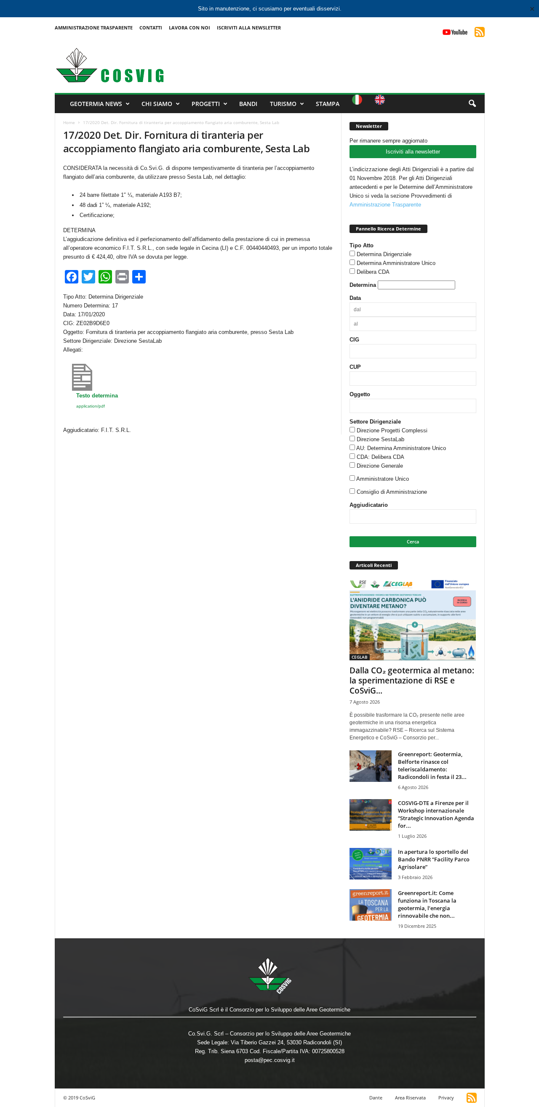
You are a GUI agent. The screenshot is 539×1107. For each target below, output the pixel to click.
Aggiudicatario (369, 505)
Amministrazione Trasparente (94, 27)
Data (355, 298)
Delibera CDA (373, 272)
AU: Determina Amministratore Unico (401, 448)
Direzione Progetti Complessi (392, 430)
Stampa (327, 104)
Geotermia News (96, 104)
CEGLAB (360, 657)
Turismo (283, 104)
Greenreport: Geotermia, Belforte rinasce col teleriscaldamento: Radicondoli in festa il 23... (432, 765)
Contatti (150, 27)
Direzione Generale (380, 466)
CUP (355, 367)
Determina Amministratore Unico (396, 263)
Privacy (446, 1097)
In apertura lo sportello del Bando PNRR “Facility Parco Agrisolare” (434, 859)
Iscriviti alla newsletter (413, 151)
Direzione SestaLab (380, 439)
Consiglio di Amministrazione (392, 492)
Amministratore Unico (382, 479)
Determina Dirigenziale (384, 254)
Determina (363, 285)
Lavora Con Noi (189, 27)
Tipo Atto (362, 245)
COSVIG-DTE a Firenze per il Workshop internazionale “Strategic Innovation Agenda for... (436, 814)
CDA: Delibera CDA (380, 457)
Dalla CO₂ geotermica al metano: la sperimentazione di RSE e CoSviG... (412, 680)
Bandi (248, 104)
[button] (472, 104)
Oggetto (360, 394)
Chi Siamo (156, 104)
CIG (354, 339)
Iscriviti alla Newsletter (249, 27)
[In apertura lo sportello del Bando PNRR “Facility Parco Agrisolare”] (371, 863)
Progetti (206, 104)
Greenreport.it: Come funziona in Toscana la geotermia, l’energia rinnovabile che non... (427, 904)
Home (69, 122)
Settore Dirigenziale (375, 421)
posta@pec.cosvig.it (270, 1060)
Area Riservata (410, 1097)
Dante (375, 1097)
